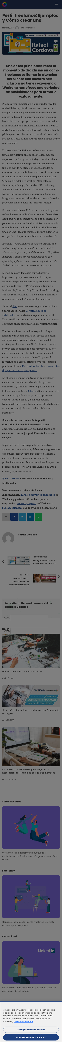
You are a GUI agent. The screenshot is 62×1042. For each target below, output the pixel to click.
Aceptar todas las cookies (31, 1037)
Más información (23, 1021)
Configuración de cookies (31, 1029)
